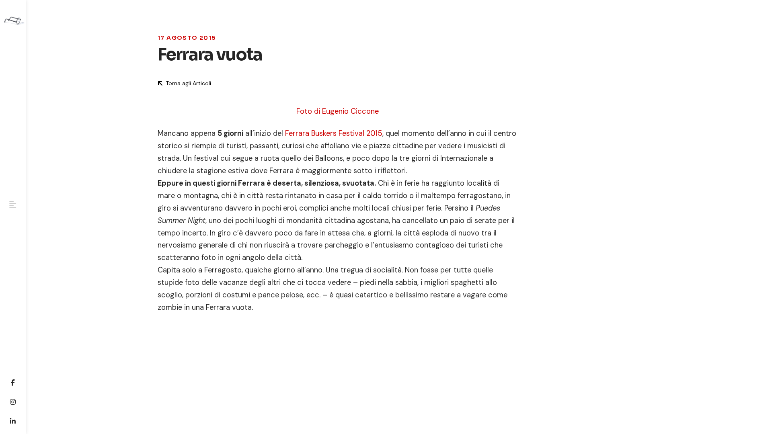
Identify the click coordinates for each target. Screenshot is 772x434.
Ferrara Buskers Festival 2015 (333, 133)
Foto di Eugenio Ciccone (337, 111)
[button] (13, 205)
